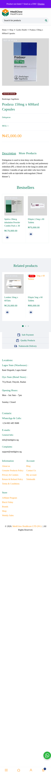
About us (6, 466)
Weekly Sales (8, 515)
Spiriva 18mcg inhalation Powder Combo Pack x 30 (12, 222)
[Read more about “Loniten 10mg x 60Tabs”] (7, 312)
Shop (11, 30)
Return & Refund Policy (12, 479)
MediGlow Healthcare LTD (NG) (27, 526)
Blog (28, 466)
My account (31, 475)
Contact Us (31, 470)
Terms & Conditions (10, 484)
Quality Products (28, 340)
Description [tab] (9, 153)
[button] (31, 234)
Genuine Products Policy (12, 470)
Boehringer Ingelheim (10, 99)
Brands (5, 506)
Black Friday (7, 502)
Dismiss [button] (41, 4)
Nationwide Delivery (28, 346)
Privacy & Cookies (10, 475)
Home (4, 30)
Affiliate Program (9, 498)
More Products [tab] (28, 153)
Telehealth (30, 479)
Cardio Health (21, 30)
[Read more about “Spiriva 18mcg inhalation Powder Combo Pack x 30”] (7, 237)
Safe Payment (28, 335)
